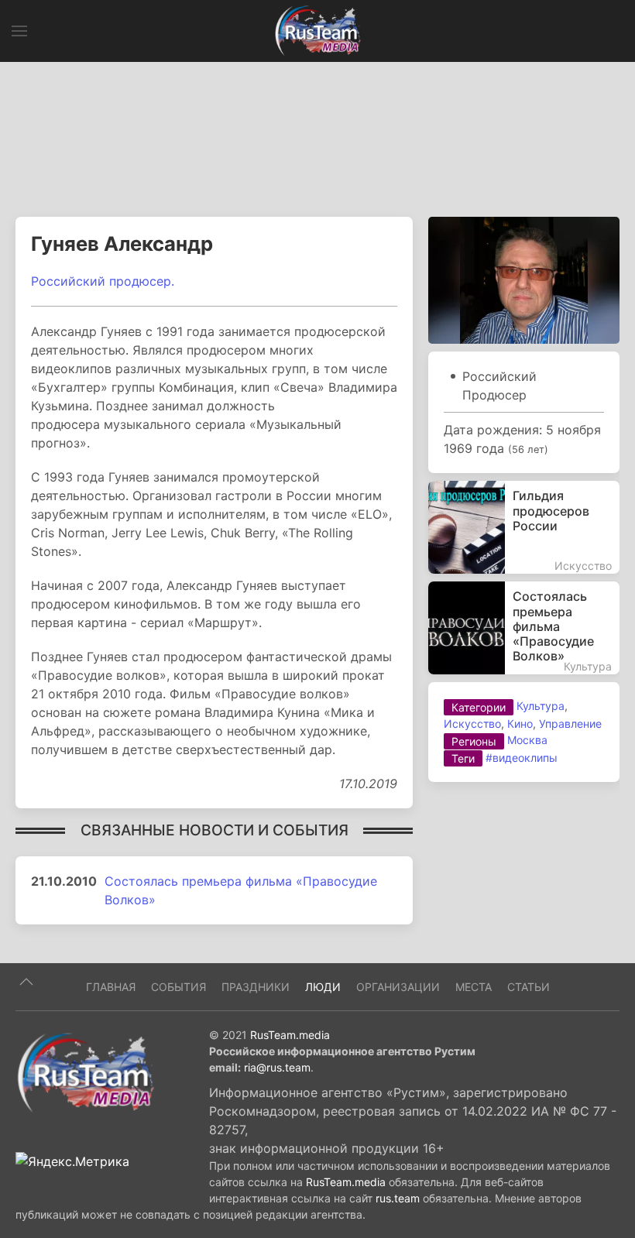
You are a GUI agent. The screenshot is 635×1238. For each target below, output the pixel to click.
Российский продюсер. (102, 281)
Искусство (472, 723)
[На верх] (26, 981)
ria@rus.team (277, 1067)
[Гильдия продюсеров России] (524, 527)
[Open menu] (19, 31)
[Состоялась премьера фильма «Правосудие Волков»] (524, 627)
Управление (570, 723)
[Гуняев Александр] (524, 279)
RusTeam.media (290, 1034)
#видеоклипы (522, 757)
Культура (541, 705)
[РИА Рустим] (85, 1071)
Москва (527, 739)
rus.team (398, 1198)
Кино (520, 723)
